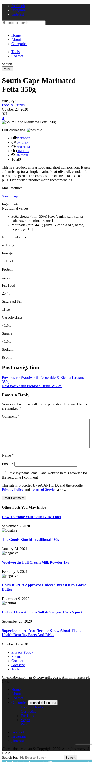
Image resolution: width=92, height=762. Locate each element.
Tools (15, 52)
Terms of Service (43, 489)
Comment (10, 416)
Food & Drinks (13, 105)
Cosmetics (28, 711)
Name (8, 455)
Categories (19, 44)
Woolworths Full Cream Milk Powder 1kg (35, 562)
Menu (7, 69)
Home (16, 35)
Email (7, 464)
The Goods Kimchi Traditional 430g (30, 539)
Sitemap (17, 656)
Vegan (25, 720)
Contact (17, 56)
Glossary (18, 665)
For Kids (27, 716)
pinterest (17, 14)
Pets (24, 724)
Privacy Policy (13, 489)
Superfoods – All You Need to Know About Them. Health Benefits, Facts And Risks (41, 633)
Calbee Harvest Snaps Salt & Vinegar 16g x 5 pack (42, 612)
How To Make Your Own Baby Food (31, 517)
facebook (18, 6)
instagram (18, 10)
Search (70, 757)
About (16, 39)
